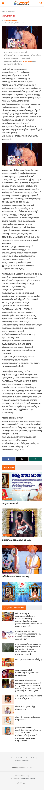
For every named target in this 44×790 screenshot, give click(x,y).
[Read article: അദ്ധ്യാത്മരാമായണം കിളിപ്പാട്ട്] (8, 662)
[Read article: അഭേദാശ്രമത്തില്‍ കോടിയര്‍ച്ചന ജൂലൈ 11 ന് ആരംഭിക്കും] (8, 673)
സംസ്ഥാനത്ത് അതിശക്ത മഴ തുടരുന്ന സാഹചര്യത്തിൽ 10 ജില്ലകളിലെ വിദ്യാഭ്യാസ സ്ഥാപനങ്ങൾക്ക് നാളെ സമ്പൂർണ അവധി (28, 649)
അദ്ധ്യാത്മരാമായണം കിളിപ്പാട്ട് (28, 659)
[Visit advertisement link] (22, 592)
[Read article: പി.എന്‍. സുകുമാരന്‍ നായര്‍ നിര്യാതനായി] (8, 720)
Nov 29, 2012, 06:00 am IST (14, 23)
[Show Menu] (3, 3)
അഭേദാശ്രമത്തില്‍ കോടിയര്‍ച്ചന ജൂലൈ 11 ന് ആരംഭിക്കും (27, 672)
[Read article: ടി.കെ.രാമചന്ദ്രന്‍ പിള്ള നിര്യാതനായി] (8, 709)
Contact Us (19, 758)
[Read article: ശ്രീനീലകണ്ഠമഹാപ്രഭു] (22, 559)
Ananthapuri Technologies (27, 778)
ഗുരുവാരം (11, 12)
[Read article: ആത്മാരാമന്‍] (22, 486)
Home (3, 12)
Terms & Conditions (21, 761)
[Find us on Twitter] (21, 783)
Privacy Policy (30, 758)
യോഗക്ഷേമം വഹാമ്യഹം (16, 540)
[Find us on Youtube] (24, 783)
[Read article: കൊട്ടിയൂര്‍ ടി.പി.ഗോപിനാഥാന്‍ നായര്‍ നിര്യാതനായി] (8, 699)
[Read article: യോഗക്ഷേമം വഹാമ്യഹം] (22, 523)
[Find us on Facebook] (18, 783)
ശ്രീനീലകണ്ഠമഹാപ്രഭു (15, 576)
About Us (9, 758)
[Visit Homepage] (21, 3)
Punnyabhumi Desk (10, 20)
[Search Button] (40, 3)
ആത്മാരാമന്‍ (10, 503)
